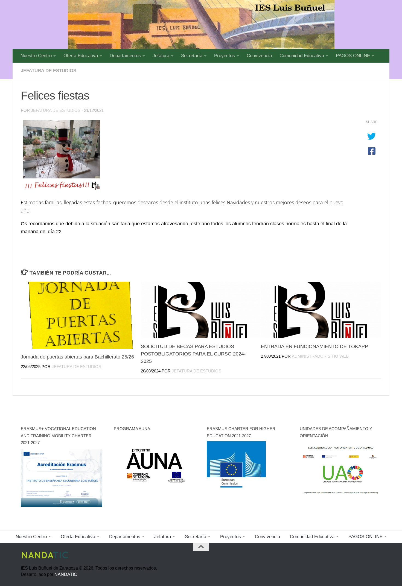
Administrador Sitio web (320, 356)
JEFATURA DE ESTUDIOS (48, 70)
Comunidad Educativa (301, 55)
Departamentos (125, 55)
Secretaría (191, 55)
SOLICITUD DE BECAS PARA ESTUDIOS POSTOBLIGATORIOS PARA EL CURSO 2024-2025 (193, 353)
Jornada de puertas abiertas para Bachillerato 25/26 (77, 357)
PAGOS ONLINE (353, 55)
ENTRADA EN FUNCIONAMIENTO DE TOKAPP (314, 346)
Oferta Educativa (80, 55)
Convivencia (259, 55)
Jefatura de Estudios (55, 110)
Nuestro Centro (36, 55)
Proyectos (224, 55)
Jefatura (161, 55)
